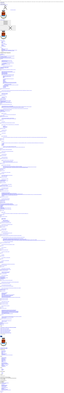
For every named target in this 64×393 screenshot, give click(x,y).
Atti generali (1, 58)
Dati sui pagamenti (2, 266)
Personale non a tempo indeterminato (4, 116)
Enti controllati (1, 169)
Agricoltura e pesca (4, 366)
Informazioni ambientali (2, 289)
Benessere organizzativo (2, 168)
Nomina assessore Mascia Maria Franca (5, 332)
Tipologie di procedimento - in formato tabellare (7, 184)
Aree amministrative (4, 351)
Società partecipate (2, 173)
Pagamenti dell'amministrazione (3, 265)
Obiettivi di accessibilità (4, 321)
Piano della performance (2, 152)
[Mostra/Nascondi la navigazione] (5, 22)
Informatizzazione (2, 324)
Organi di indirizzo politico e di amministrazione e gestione (8, 50)
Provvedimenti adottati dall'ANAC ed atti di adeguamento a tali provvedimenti (10, 312)
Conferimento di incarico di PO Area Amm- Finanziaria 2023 (9, 114)
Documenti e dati (3, 354)
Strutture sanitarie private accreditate (4, 298)
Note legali (3, 388)
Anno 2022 (3, 145)
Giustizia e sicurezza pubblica (5, 363)
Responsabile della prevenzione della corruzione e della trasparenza (9, 310)
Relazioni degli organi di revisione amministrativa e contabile (8, 244)
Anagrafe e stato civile (4, 357)
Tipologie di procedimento (3, 182)
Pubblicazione (1, 205)
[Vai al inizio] (0, 335)
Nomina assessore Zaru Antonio (4, 328)
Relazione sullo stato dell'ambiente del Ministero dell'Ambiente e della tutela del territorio (11, 297)
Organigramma (3, 97)
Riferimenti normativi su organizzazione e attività (7, 60)
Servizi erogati (1, 248)
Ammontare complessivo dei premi (4, 158)
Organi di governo (3, 350)
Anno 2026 (3, 141)
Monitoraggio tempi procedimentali (4, 185)
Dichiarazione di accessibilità (5, 389)
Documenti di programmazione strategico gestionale (7, 61)
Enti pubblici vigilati (2, 170)
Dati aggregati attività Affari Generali (4, 180)
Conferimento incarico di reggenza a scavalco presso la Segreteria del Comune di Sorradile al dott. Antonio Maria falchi (15, 108)
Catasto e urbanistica (4, 360)
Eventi (2, 373)
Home (2, 48)
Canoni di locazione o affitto (5, 231)
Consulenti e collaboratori (3, 99)
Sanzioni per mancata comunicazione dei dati (5, 88)
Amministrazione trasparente (5, 387)
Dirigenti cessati (2, 110)
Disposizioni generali (2, 54)
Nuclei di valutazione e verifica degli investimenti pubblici (6, 280)
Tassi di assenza (3, 121)
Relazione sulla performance (3, 155)
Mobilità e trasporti (4, 361)
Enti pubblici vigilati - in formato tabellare (6, 172)
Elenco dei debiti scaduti (2, 276)
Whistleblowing (2, 323)
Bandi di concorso (2, 138)
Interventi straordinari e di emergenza (4, 302)
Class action (3, 254)
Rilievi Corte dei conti (4, 247)
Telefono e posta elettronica (3, 98)
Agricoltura (3, 45)
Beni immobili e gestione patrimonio (4, 225)
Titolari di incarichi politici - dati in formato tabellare (7, 71)
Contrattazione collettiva (2, 128)
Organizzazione (3, 49)
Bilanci (1, 215)
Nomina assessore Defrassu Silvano (5, 331)
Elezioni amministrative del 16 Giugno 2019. (9, 78)
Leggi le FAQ (3, 384)
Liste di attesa (1, 258)
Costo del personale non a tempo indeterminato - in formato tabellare (9, 118)
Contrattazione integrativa (3, 131)
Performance (1, 148)
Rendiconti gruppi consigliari (5, 93)
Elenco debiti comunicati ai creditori (4, 277)
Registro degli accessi (4, 317)
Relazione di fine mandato (4, 72)
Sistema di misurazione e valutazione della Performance (6, 149)
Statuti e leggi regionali (4, 63)
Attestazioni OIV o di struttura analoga (4, 67)
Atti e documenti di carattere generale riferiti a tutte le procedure (7, 204)
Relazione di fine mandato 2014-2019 (7, 76)
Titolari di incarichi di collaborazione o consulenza (5, 100)
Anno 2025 (3, 143)
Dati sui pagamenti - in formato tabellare (6, 268)
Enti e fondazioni (3, 352)
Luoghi (2, 372)
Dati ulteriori (1, 322)
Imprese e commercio (4, 359)
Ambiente (3, 364)
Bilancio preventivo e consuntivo (3, 216)
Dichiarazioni (4, 79)
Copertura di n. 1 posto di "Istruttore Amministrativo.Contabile (9, 146)
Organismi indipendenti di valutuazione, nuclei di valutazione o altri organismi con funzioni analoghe (10, 235)
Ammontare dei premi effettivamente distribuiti (8, 161)
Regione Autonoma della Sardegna (4, 4)
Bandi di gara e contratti (2, 202)
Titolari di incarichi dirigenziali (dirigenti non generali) (6, 109)
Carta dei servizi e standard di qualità (5, 251)
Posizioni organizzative (2, 111)
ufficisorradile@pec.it (4, 383)
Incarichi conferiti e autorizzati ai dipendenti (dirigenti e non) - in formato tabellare (10, 124)
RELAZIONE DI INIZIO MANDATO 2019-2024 (8, 75)
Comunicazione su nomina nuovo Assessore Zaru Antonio (8, 327)
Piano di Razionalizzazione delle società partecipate (7, 175)
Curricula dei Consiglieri (5, 85)
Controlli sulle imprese (2, 200)
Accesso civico (1, 314)
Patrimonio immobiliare (4, 228)
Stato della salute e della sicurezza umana (6, 296)
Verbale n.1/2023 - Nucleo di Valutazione (8, 241)
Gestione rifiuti (1, 261)
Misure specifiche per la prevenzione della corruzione (7, 313)
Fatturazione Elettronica (2, 278)
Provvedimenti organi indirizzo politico (6, 192)
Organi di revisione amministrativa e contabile (5, 242)
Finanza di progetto (2, 208)
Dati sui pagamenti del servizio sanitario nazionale (5, 269)
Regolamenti (3, 64)
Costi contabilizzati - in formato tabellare (6, 257)
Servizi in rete (1, 262)
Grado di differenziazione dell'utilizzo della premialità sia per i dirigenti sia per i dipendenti (12, 166)
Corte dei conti (1, 245)
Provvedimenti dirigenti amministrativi (6, 198)
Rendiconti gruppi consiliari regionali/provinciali (5, 91)
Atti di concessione (2, 214)
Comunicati (3, 369)
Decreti (3, 77)
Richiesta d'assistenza (4, 386)
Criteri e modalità (2, 210)
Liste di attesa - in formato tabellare (5, 260)
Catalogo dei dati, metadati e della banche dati (6, 320)
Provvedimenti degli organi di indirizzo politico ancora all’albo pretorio (9, 193)
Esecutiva (1, 206)
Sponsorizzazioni (2, 207)
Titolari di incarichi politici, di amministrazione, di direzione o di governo (8, 69)
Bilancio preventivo (4, 218)
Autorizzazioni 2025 (5, 126)
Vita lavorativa (3, 358)
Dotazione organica (2, 115)
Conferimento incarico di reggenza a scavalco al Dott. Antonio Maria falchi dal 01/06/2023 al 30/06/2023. (13, 107)
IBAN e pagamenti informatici (3, 273)
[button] (3, 41)
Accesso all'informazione (4, 44)
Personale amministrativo (4, 353)
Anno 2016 (4, 80)
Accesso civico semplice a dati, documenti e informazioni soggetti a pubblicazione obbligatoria (11, 316)
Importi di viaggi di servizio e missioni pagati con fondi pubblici (9, 82)
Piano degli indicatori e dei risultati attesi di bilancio (5, 222)
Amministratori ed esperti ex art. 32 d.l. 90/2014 (5, 101)
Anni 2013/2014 (4, 81)
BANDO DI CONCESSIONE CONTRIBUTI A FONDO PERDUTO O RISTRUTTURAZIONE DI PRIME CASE (15, 213)
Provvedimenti (1, 189)
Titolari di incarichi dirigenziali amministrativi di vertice (6, 104)
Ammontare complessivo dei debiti (5, 272)
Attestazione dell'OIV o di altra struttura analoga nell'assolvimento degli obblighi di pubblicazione (13, 238)
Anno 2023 (3, 144)
